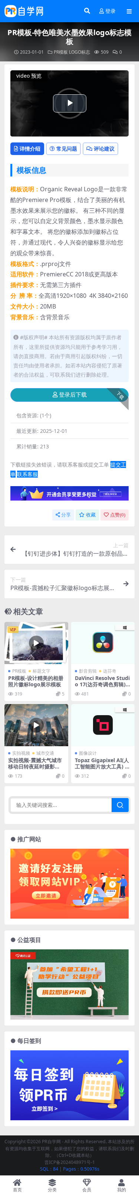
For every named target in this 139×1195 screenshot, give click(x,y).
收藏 (91, 515)
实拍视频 (21, 753)
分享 (66, 515)
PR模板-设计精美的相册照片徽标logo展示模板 (35, 681)
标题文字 (41, 671)
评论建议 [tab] (104, 148)
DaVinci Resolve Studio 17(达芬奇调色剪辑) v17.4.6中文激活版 (102, 684)
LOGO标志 (79, 52)
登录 (110, 11)
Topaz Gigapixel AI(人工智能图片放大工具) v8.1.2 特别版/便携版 (102, 766)
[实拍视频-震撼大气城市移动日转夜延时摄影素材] (36, 725)
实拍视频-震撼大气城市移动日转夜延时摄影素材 (35, 766)
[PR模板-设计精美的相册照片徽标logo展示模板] (36, 643)
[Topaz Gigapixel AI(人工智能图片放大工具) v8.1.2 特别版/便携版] (103, 725)
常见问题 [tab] (66, 148)
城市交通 (45, 753)
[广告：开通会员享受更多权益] (69, 495)
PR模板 (61, 52)
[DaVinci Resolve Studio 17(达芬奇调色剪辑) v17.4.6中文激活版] (103, 643)
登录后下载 (73, 395)
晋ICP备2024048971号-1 (69, 1162)
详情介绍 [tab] (30, 148)
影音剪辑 (88, 671)
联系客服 (27, 474)
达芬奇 (109, 671)
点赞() (117, 515)
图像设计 (88, 753)
